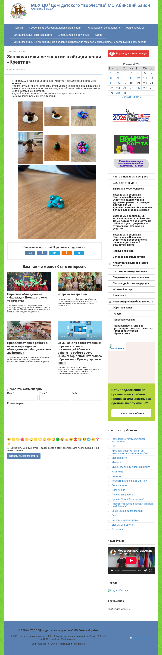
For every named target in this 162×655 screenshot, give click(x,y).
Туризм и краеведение (125, 520)
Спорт (115, 515)
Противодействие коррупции (131, 283)
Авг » (137, 97)
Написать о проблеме (131, 413)
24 (124, 88)
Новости (20, 69)
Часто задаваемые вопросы (131, 176)
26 (138, 88)
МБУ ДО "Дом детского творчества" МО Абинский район (90, 5)
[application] (131, 560)
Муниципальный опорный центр (32, 34)
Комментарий (15, 403)
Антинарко (119, 295)
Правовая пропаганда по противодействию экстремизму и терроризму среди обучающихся (133, 329)
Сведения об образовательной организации (55, 27)
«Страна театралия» (72, 294)
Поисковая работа (122, 494)
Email (43, 393)
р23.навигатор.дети (125, 182)
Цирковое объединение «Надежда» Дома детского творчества (27, 297)
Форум (117, 313)
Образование (119, 485)
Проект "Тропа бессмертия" (128, 499)
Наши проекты (135, 27)
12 (138, 78)
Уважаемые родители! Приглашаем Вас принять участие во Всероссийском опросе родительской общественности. (130, 239)
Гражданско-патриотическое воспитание (129, 440)
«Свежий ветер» (123, 289)
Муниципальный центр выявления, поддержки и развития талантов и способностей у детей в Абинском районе (79, 41)
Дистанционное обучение (73, 34)
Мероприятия (119, 457)
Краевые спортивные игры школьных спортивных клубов (130, 452)
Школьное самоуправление (130, 271)
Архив (98, 34)
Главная (18, 27)
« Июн (126, 97)
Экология (117, 529)
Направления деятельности (103, 27)
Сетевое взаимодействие (129, 256)
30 (118, 93)
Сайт (74, 393)
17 (124, 83)
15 (111, 83)
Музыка (116, 462)
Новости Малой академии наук (130, 480)
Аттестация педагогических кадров (130, 264)
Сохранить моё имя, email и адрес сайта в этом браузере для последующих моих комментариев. (53, 449)
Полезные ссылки (124, 319)
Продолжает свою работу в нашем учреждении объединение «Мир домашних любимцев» (29, 348)
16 (118, 83)
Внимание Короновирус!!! (128, 188)
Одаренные (118, 489)
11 (131, 78)
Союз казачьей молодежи (127, 510)
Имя (10, 393)
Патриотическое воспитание (131, 277)
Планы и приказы (123, 250)
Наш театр (118, 471)
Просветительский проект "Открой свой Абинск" (132, 505)
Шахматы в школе (123, 524)
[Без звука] (145, 570)
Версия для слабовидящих (131, 53)
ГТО (114, 446)
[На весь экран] (151, 570)
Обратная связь (123, 307)
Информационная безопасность (133, 301)
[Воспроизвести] (111, 570)
